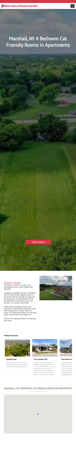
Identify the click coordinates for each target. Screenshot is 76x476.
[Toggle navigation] (73, 6)
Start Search (38, 242)
